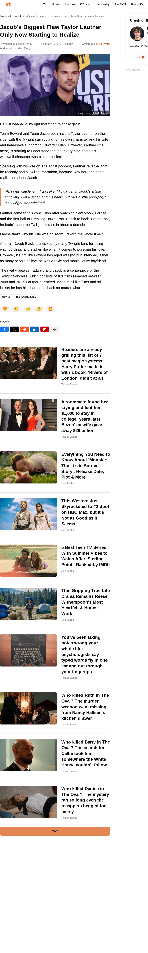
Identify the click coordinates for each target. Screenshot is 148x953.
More (55, 831)
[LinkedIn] (34, 329)
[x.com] (14, 329)
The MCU (120, 4)
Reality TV (137, 4)
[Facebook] (4, 329)
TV (44, 4)
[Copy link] (55, 329)
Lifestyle (70, 4)
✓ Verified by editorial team (16, 43)
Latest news (21, 15)
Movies (56, 4)
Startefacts (6, 15)
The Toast (49, 166)
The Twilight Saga (26, 297)
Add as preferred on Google (16, 48)
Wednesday (102, 4)
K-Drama (85, 4)
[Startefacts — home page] (8, 4)
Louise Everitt (102, 43)
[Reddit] (24, 329)
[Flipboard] (44, 329)
